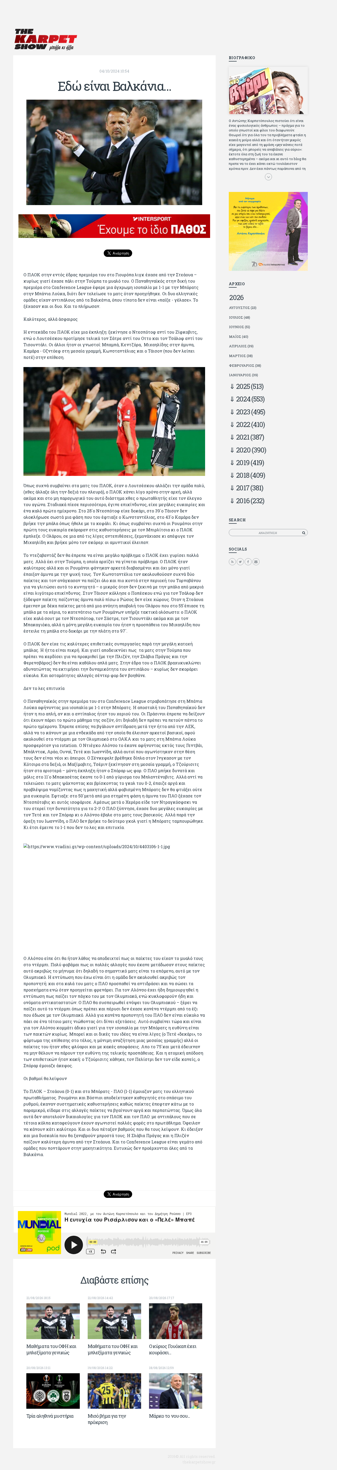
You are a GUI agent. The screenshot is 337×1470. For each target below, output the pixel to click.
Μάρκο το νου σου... (169, 1416)
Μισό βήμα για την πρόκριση (107, 1419)
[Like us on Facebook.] (248, 561)
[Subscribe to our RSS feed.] (232, 561)
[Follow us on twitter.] (240, 561)
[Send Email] (256, 561)
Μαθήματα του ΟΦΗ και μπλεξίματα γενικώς (51, 1349)
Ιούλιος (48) (239, 317)
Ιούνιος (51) (239, 326)
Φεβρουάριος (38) (245, 365)
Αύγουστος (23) (242, 307)
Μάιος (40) (238, 336)
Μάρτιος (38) (241, 355)
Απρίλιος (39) (241, 346)
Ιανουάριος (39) (243, 375)
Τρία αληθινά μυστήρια (49, 1416)
